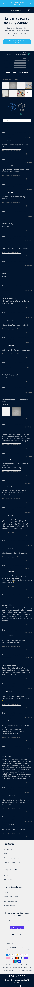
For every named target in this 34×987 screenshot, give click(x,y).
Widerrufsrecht (8, 970)
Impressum (8, 849)
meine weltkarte (16, 964)
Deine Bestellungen (11, 897)
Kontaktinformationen (25, 970)
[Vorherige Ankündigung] (4, 4)
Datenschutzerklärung (12, 862)
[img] (17, 52)
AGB (5, 853)
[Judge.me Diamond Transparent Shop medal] (12, 107)
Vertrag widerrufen (10, 905)
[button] (4, 10)
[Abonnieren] (28, 921)
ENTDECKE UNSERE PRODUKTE (17, 41)
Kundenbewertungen (11, 901)
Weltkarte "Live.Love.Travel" (16, 159)
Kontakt (6, 875)
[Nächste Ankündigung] (30, 4)
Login (6, 892)
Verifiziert (16, 114)
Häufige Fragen (9, 879)
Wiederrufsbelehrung (11, 858)
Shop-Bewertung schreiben (17, 72)
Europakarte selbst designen (16, 480)
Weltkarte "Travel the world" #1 (17, 424)
